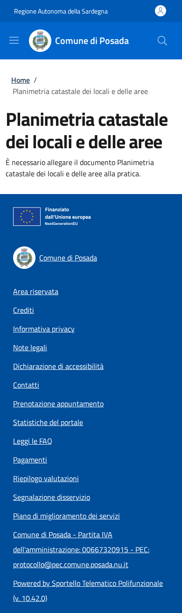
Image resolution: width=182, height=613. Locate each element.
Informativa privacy (44, 328)
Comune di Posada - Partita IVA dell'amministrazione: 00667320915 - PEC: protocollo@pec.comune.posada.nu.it (81, 549)
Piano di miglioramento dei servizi (66, 515)
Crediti (23, 310)
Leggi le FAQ (32, 441)
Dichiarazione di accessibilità (58, 366)
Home (20, 80)
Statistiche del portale (48, 422)
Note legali (30, 347)
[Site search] (162, 40)
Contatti (26, 384)
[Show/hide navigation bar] (14, 40)
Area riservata (35, 291)
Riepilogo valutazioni (46, 478)
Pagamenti (30, 459)
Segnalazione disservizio (51, 497)
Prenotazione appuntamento (58, 403)
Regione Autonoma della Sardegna (61, 11)
